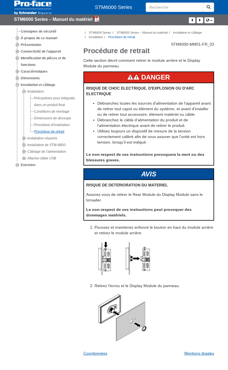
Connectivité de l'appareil (41, 51)
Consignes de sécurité (38, 31)
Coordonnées (95, 353)
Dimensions (30, 78)
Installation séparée (42, 138)
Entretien (28, 165)
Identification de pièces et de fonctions (43, 61)
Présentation (31, 45)
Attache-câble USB (42, 158)
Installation (36, 91)
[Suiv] (200, 20)
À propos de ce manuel (39, 38)
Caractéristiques (34, 71)
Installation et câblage (38, 85)
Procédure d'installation (52, 125)
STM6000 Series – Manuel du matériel (53, 19)
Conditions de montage (52, 112)
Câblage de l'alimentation (47, 152)
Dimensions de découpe (52, 118)
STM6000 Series (113, 7)
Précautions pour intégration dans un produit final (55, 101)
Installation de (47, 145)
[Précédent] (192, 20)
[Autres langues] (209, 20)
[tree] (44, 98)
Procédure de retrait (49, 132)
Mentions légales (199, 353)
